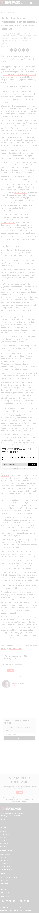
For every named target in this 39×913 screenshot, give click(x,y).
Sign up (33, 464)
